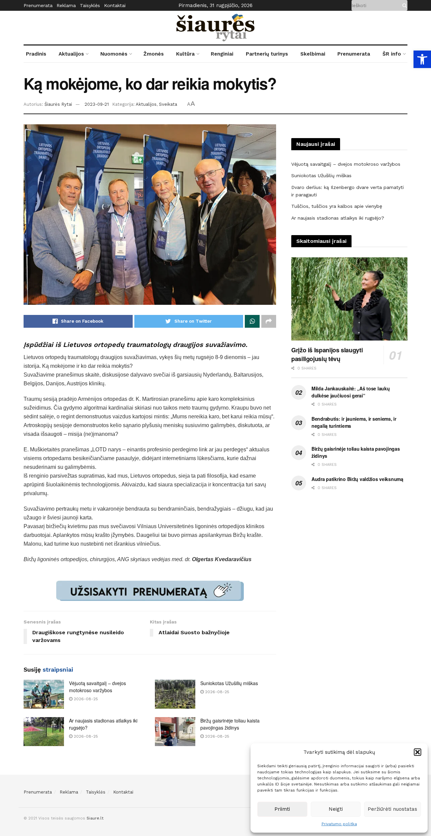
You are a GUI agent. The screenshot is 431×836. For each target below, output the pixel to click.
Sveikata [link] (168, 104)
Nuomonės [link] (113, 54)
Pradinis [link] (36, 54)
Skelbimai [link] (312, 54)
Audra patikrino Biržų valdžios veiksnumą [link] (357, 479)
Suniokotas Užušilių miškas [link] (229, 683)
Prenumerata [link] (38, 5)
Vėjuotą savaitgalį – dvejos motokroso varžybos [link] (97, 687)
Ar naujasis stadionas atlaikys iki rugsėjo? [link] (337, 218)
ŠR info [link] (392, 54)
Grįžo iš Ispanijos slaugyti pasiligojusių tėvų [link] (327, 354)
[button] (417, 752)
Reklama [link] (66, 5)
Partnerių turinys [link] (267, 54)
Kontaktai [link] (115, 5)
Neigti (336, 809)
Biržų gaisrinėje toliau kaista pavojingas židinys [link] (230, 724)
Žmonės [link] (153, 54)
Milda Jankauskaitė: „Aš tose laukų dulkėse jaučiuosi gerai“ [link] (350, 392)
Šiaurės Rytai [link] (58, 104)
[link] (422, 59)
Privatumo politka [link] (339, 824)
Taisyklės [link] (90, 5)
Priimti (282, 809)
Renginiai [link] (222, 54)
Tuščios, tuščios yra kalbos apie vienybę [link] (336, 206)
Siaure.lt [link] (95, 818)
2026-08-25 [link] (85, 699)
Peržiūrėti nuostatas (392, 809)
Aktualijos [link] (71, 54)
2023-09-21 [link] (97, 104)
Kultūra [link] (185, 54)
